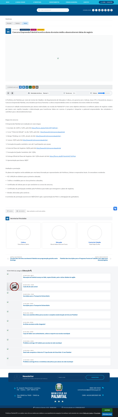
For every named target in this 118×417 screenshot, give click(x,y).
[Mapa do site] (108, 10)
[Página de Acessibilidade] (111, 10)
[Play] (8, 93)
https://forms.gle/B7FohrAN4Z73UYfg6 (63, 156)
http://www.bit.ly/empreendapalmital (52, 132)
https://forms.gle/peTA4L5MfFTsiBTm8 (44, 128)
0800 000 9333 (95, 388)
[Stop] (12, 93)
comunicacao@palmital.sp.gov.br (89, 390)
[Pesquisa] (39, 10)
